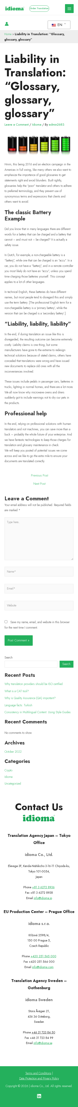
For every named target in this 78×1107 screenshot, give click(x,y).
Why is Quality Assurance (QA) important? (30, 698)
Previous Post (39, 475)
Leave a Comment (17, 124)
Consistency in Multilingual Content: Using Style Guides (38, 712)
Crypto (8, 770)
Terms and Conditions (38, 1073)
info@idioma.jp (43, 898)
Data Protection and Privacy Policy (39, 1078)
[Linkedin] (39, 1096)
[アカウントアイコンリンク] (7, 24)
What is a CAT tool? (17, 691)
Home (7, 34)
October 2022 (13, 751)
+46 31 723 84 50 (43, 1032)
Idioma (36, 124)
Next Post (39, 483)
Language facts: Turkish (18, 705)
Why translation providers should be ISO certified (34, 684)
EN (59, 24)
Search (9, 657)
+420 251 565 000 (43, 956)
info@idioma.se (43, 1043)
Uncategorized (13, 783)
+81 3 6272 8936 (43, 887)
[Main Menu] (69, 8)
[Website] (39, 606)
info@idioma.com (43, 967)
